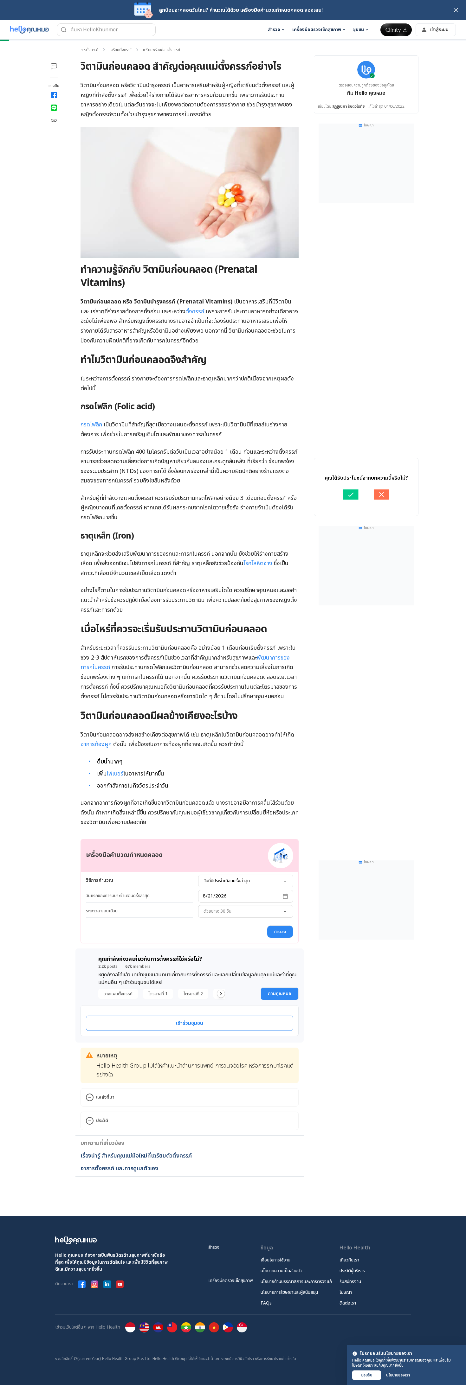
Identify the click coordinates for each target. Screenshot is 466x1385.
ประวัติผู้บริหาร (352, 1270)
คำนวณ (280, 932)
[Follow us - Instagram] (94, 1284)
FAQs (266, 1303)
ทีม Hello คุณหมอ (366, 93)
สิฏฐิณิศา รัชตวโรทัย (348, 106)
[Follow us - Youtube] (120, 1284)
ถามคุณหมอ (279, 993)
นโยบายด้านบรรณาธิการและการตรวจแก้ (296, 1281)
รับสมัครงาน (350, 1281)
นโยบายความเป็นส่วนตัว (281, 1270)
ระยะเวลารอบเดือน (102, 911)
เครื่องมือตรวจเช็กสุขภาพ (230, 1280)
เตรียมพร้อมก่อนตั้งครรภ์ (161, 50)
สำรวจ (213, 1247)
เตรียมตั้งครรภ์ (121, 50)
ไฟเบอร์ (115, 773)
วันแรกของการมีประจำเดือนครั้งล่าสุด (118, 895)
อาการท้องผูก (96, 744)
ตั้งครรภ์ (194, 311)
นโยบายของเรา (398, 1375)
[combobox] (245, 881)
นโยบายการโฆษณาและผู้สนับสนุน (289, 1292)
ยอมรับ (366, 1375)
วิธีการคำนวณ (99, 880)
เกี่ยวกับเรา (349, 1260)
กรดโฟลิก (91, 424)
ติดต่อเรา (348, 1303)
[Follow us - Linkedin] (107, 1284)
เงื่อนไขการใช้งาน (275, 1260)
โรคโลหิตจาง (257, 563)
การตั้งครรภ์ (89, 50)
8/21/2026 (215, 896)
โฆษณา (346, 1292)
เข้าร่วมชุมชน (189, 1023)
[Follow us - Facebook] (82, 1284)
